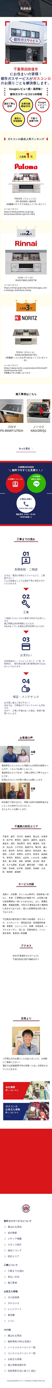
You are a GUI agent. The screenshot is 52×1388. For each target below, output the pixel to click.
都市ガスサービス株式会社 (23, 1381)
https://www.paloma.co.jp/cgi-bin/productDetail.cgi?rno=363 (19, 212)
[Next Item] (40, 411)
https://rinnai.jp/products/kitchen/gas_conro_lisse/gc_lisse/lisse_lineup (25, 288)
